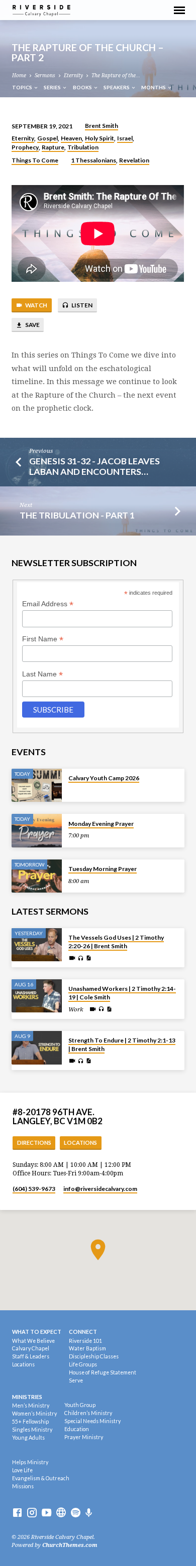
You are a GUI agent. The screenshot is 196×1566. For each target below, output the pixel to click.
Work (75, 1009)
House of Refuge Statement (102, 1372)
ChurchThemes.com (69, 1545)
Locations (80, 1142)
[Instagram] (32, 1513)
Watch (35, 305)
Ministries (27, 1397)
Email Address (47, 604)
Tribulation (83, 147)
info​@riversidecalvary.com (100, 1188)
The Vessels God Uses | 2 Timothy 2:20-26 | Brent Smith (116, 942)
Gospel (47, 138)
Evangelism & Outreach (40, 1478)
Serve (76, 1380)
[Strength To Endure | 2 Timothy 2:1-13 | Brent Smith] (37, 1048)
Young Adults (28, 1438)
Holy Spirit (99, 138)
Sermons (45, 75)
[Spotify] (75, 1513)
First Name (42, 639)
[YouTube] (46, 1513)
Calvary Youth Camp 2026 (103, 778)
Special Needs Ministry (92, 1421)
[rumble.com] (61, 1513)
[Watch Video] (72, 958)
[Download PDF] (88, 958)
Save (32, 324)
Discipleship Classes (94, 1356)
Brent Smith (101, 125)
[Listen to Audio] (80, 958)
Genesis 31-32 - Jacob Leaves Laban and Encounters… (94, 466)
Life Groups (83, 1364)
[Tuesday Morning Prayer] (37, 876)
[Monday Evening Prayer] (37, 830)
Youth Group (79, 1405)
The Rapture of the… (115, 75)
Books (83, 87)
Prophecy (25, 147)
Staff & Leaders (30, 1356)
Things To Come (35, 160)
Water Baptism (87, 1348)
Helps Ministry (30, 1462)
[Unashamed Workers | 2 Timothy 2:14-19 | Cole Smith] (37, 996)
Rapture (53, 147)
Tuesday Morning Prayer (102, 869)
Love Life (22, 1470)
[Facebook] (17, 1513)
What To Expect (36, 1331)
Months (154, 87)
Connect (83, 1331)
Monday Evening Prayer (101, 823)
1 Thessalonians (93, 160)
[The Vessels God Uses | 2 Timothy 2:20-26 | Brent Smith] (37, 945)
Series (53, 87)
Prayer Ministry (83, 1437)
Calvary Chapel (30, 1348)
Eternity (73, 75)
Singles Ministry (32, 1430)
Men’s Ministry (30, 1406)
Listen (81, 305)
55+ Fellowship (30, 1422)
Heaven (71, 138)
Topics (22, 87)
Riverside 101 (85, 1341)
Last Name (42, 674)
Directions (34, 1142)
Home (19, 75)
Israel (125, 138)
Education (76, 1429)
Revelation (134, 160)
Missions (23, 1486)
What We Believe (33, 1341)
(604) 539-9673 (34, 1188)
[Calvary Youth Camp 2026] (37, 785)
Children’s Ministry (88, 1413)
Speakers (117, 87)
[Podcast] (88, 1513)
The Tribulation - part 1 (77, 514)
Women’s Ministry (34, 1414)
